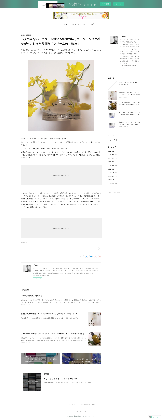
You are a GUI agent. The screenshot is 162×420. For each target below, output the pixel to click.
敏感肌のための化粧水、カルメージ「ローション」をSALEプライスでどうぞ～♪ (49, 313)
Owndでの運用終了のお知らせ (31, 295)
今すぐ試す (105, 4)
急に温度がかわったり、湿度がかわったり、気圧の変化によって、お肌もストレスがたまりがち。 (50, 318)
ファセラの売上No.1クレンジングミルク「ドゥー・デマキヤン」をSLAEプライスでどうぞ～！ (54, 333)
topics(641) (24, 242)
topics (113, 140)
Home (65, 24)
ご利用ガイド (94, 24)
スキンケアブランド (79, 24)
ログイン (119, 4)
